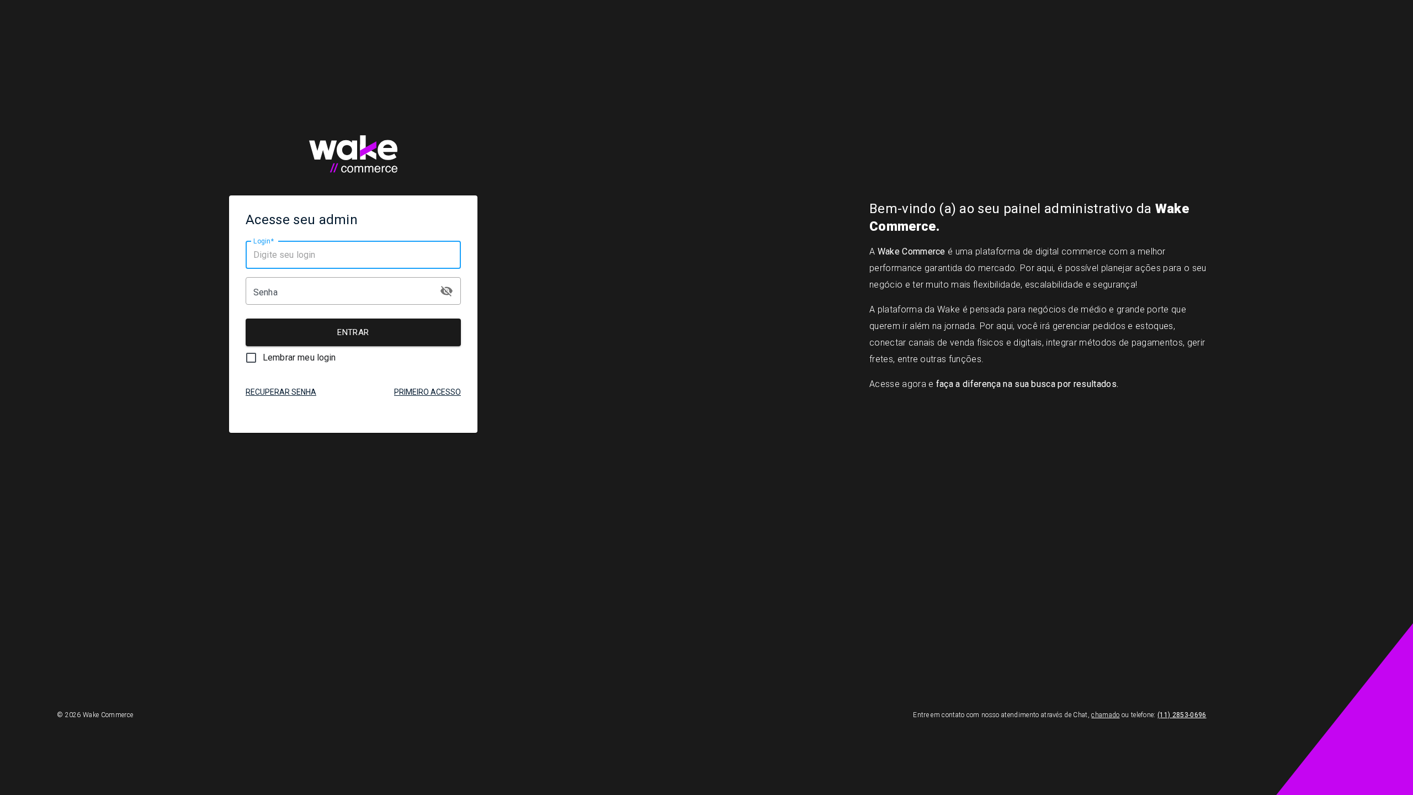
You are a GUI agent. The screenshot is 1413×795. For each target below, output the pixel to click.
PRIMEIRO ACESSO (427, 392)
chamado (1105, 715)
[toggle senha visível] (446, 291)
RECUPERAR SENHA (281, 392)
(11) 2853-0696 (1181, 715)
